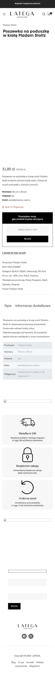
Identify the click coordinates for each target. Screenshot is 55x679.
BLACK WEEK (19, 271)
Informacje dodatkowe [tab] (33, 306)
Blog (13, 662)
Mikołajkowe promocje (13, 280)
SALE (44, 280)
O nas (21, 662)
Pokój (28, 280)
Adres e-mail (14, 591)
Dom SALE (24, 276)
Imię (10, 577)
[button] (4, 14)
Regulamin (34, 666)
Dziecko (34, 276)
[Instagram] (30, 636)
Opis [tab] (8, 306)
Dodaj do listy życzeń (15, 253)
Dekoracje (32, 271)
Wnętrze (15, 285)
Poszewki (36, 280)
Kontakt (31, 662)
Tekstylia (6, 285)
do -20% (13, 276)
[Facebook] (24, 636)
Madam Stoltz (20, 263)
